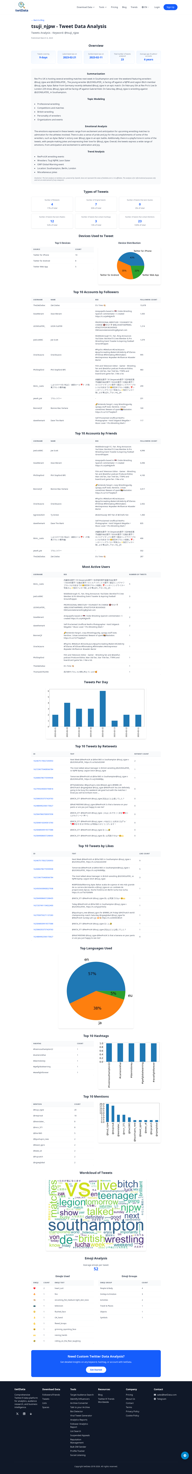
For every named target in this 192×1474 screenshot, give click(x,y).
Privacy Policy (132, 1411)
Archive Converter (79, 1403)
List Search (75, 1431)
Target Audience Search (82, 1394)
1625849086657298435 (43, 835)
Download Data (84, 7)
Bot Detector (76, 1411)
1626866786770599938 (43, 778)
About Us (130, 1398)
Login (157, 7)
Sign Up (170, 7)
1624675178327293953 (43, 761)
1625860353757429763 (43, 798)
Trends (134, 7)
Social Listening (78, 1455)
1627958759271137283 (43, 915)
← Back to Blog (37, 20)
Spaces (45, 1407)
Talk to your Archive (80, 1407)
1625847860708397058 (43, 814)
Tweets (45, 1398)
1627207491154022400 (43, 905)
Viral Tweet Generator (81, 1415)
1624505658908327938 (43, 888)
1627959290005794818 (43, 789)
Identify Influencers (80, 1398)
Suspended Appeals (80, 1435)
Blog (124, 7)
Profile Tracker (77, 1451)
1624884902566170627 (43, 805)
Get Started (96, 1369)
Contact (130, 1403)
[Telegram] (185, 1455)
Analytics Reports (78, 1419)
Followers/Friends (51, 1394)
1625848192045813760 (43, 822)
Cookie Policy (132, 1415)
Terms (129, 1407)
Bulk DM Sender (78, 1446)
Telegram (161, 1398)
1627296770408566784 (43, 769)
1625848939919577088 (43, 830)
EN (145, 7)
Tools (101, 7)
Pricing (114, 7)
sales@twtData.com (167, 1394)
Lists (44, 1403)
